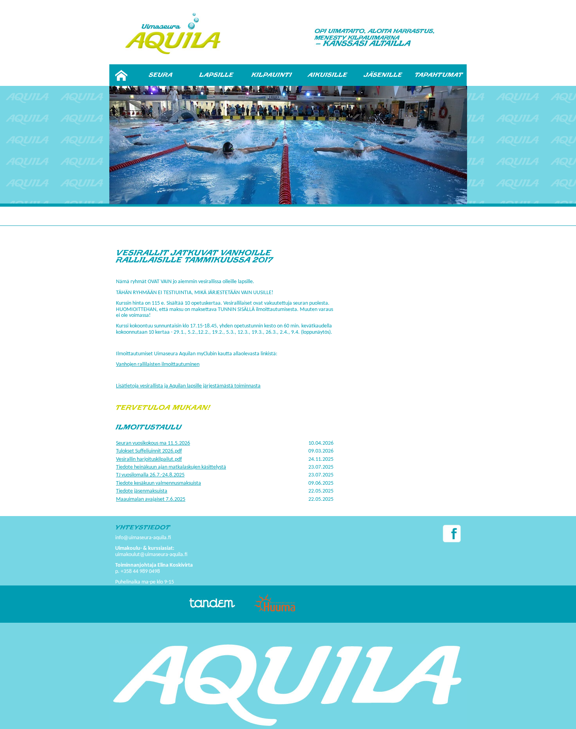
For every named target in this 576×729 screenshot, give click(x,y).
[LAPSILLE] (216, 75)
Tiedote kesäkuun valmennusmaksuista (158, 483)
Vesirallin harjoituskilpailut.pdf (149, 459)
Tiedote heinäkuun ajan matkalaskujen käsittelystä (171, 467)
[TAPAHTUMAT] (439, 75)
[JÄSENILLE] (383, 75)
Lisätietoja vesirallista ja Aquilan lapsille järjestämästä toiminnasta (188, 386)
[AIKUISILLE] (327, 75)
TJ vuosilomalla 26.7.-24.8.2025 (150, 475)
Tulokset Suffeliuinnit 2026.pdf (149, 451)
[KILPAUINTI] (272, 75)
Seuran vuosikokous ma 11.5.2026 (153, 443)
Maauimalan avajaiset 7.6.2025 (150, 499)
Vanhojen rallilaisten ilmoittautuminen (157, 364)
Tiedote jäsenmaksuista (141, 491)
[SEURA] (160, 75)
